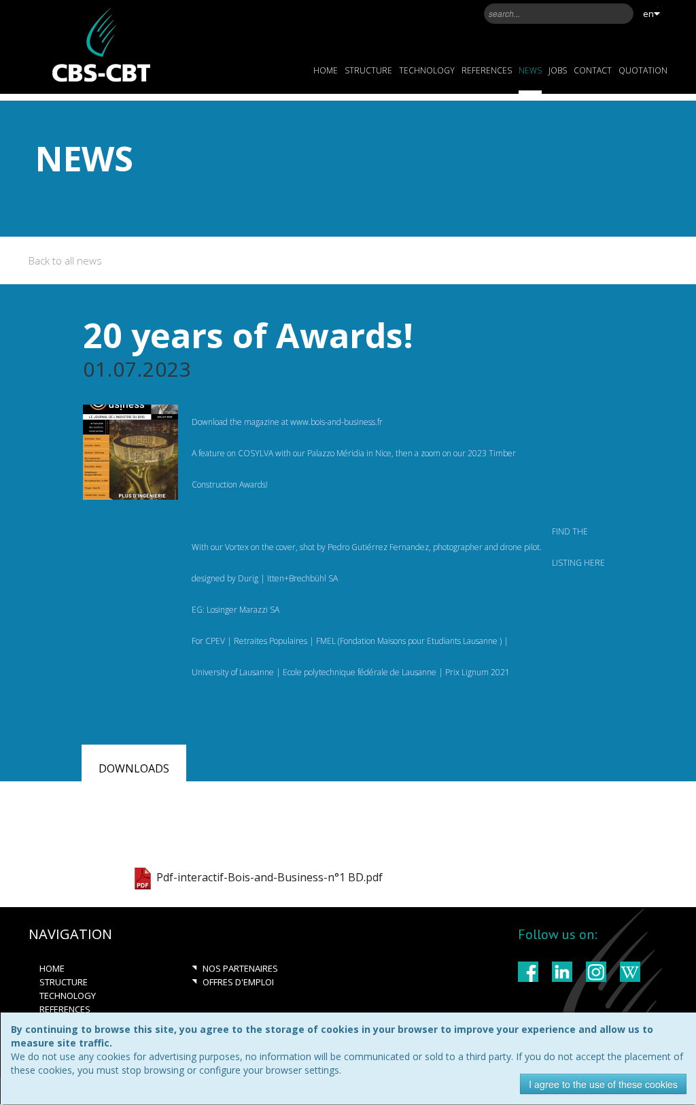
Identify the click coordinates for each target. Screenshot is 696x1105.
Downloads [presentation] (134, 768)
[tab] (134, 767)
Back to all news (65, 260)
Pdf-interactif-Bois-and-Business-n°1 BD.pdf (269, 877)
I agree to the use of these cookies (603, 1084)
